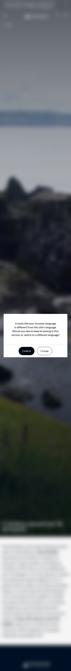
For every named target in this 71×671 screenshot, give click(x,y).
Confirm (26, 350)
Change (44, 350)
